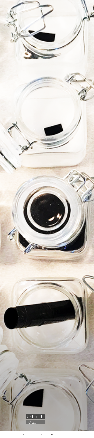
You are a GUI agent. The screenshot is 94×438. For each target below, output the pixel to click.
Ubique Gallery (35, 416)
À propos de (33, 434)
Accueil (24, 434)
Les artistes (42, 434)
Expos (52, 434)
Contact (58, 434)
